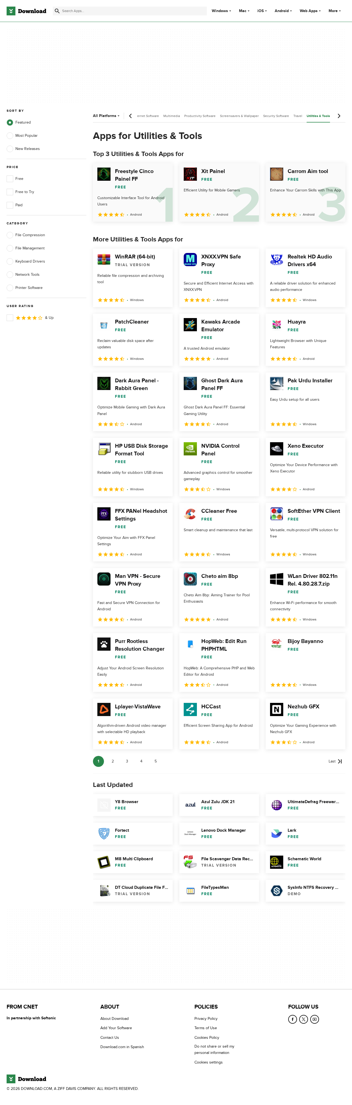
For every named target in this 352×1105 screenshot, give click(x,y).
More (333, 11)
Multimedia (171, 116)
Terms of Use (205, 1028)
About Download (114, 1018)
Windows (220, 11)
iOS (260, 11)
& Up (49, 317)
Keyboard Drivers (30, 261)
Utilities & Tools (318, 116)
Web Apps (309, 11)
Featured (23, 122)
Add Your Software (116, 1028)
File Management (30, 248)
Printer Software (29, 287)
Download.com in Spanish (122, 1047)
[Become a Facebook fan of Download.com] (292, 1019)
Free (19, 178)
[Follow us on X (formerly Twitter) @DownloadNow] (303, 1019)
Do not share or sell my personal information (214, 1049)
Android (282, 11)
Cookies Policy (206, 1037)
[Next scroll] (338, 116)
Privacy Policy (206, 1018)
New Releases (27, 148)
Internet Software (146, 116)
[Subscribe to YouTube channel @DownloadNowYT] (314, 1019)
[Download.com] (26, 11)
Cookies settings (208, 1062)
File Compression (30, 235)
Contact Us (109, 1037)
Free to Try (24, 192)
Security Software (276, 116)
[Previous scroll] (130, 116)
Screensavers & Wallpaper (239, 116)
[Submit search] (57, 11)
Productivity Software (200, 116)
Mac (242, 11)
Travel (297, 116)
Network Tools (27, 274)
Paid (19, 205)
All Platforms (104, 115)
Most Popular (26, 135)
